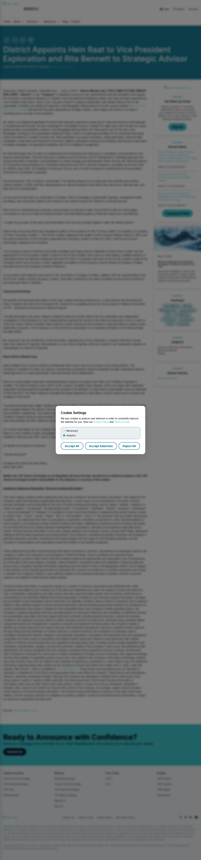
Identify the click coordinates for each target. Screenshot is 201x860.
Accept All (72, 446)
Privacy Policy (101, 421)
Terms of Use (121, 421)
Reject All (129, 446)
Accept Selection (101, 446)
